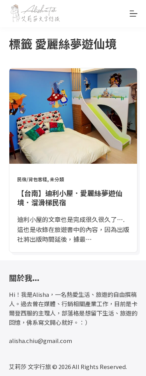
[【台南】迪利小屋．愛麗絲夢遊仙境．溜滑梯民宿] (73, 116)
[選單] (133, 13)
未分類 (57, 179)
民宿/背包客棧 (32, 179)
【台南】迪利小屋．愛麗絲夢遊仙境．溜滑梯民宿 (69, 197)
